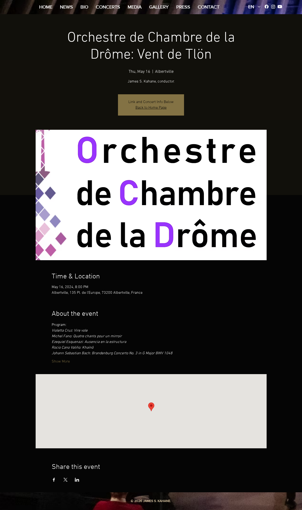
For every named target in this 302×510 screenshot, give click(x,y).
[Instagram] (273, 6)
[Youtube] (279, 6)
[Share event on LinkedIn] (77, 480)
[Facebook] (266, 6)
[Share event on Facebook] (54, 480)
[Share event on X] (65, 480)
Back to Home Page (151, 107)
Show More (61, 361)
